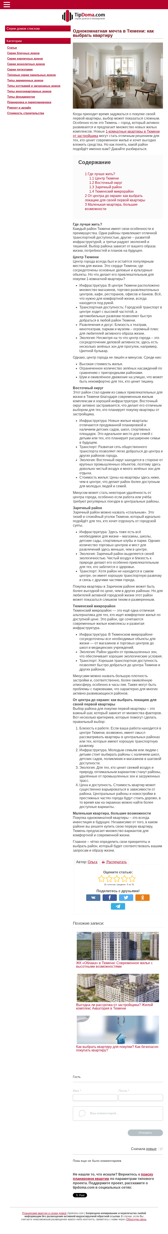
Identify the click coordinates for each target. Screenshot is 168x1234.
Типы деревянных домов (25, 80)
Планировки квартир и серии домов (44, 1213)
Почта (124, 1090)
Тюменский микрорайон (111, 191)
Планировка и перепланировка (29, 102)
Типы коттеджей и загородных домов (33, 85)
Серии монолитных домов (26, 64)
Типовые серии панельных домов (31, 75)
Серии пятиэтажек (20, 69)
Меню (17, 5)
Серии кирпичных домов (25, 58)
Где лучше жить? (100, 174)
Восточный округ (105, 183)
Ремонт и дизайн (19, 107)
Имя (77, 1090)
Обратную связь (136, 1219)
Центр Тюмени (104, 178)
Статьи (12, 47)
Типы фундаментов (21, 96)
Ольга (92, 862)
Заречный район (105, 187)
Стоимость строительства (25, 113)
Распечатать (116, 862)
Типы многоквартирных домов (29, 91)
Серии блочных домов (23, 53)
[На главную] (84, 16)
